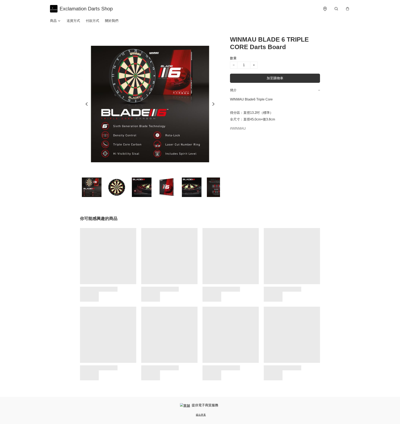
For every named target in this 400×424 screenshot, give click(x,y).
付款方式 (92, 20)
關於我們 (111, 20)
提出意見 (201, 414)
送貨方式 (73, 20)
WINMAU (239, 128)
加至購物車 (275, 78)
